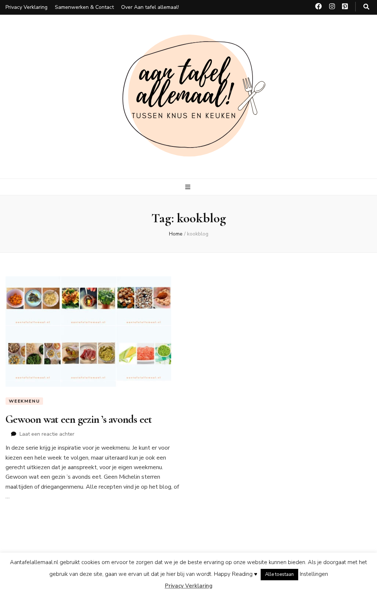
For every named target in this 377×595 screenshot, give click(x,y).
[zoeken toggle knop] (366, 7)
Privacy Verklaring (26, 7)
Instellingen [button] (314, 574)
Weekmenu (24, 401)
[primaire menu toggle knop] (188, 187)
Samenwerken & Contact (84, 7)
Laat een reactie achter (47, 434)
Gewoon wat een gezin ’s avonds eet (79, 419)
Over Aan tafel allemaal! (150, 7)
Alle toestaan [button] (279, 574)
